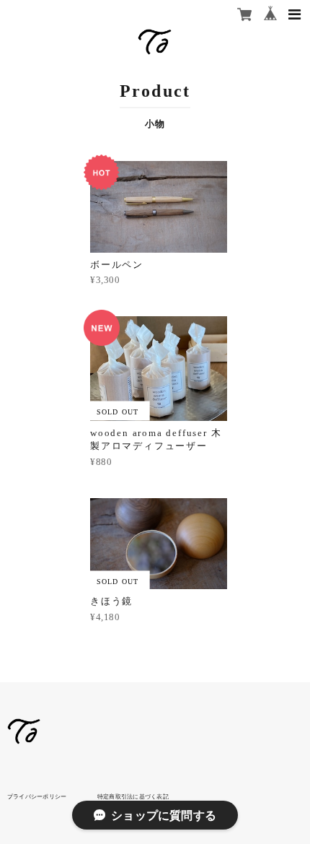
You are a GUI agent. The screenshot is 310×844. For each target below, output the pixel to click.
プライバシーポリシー (36, 796)
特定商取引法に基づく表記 (133, 796)
